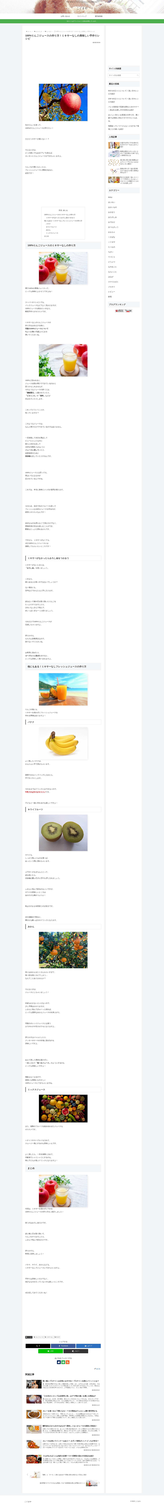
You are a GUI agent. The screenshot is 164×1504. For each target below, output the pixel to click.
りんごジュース (39, 1337)
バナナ (48, 224)
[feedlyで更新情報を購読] (63, 1362)
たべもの (29, 1337)
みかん (48, 230)
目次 (60, 210)
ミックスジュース (52, 233)
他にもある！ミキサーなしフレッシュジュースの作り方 (63, 221)
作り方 (58, 1337)
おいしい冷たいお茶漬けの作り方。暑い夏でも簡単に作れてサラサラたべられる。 (123, 118)
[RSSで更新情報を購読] (67, 1362)
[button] (75, 1351)
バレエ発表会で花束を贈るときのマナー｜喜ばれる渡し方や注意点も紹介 (123, 108)
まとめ (46, 236)
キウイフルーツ (51, 227)
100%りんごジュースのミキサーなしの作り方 (59, 214)
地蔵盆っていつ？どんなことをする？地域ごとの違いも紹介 (123, 127)
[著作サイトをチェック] (59, 1362)
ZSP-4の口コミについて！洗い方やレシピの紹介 (123, 100)
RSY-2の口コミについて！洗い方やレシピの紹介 (123, 92)
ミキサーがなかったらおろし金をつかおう (60, 217)
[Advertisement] (63, 65)
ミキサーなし (49, 1337)
